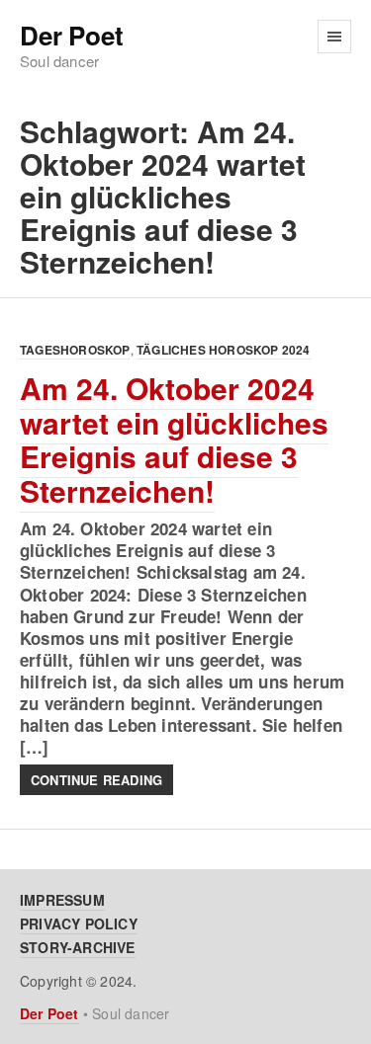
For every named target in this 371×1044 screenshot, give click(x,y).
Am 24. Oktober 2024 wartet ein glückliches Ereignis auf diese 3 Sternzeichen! (174, 439)
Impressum (62, 900)
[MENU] (334, 36)
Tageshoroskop (75, 350)
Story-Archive (78, 947)
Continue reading (96, 779)
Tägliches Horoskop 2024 (224, 350)
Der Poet (71, 36)
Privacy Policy (79, 923)
